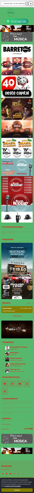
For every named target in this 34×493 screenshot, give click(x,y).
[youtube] (19, 383)
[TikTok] (18, 473)
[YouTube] (10, 473)
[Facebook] (6, 473)
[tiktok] (4, 391)
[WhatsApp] (14, 473)
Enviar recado (17, 316)
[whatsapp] (27, 383)
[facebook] (4, 383)
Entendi (17, 490)
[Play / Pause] (30, 3)
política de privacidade (13, 486)
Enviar (29, 303)
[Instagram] (2, 473)
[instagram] (12, 383)
